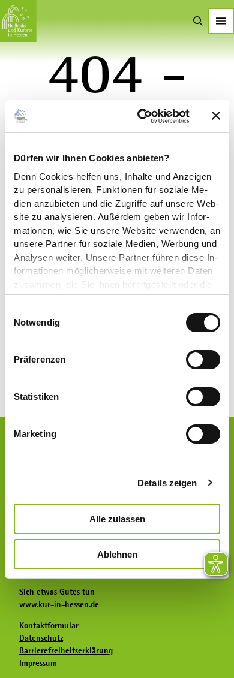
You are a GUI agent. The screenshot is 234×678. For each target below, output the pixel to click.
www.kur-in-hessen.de (59, 604)
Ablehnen (117, 554)
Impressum (38, 663)
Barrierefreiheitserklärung (66, 650)
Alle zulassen (117, 519)
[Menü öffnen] (221, 21)
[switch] (203, 359)
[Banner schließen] (216, 116)
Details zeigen (167, 483)
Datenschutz (41, 637)
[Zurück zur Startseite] (18, 21)
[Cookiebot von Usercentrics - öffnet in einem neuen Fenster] (142, 116)
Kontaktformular (49, 625)
